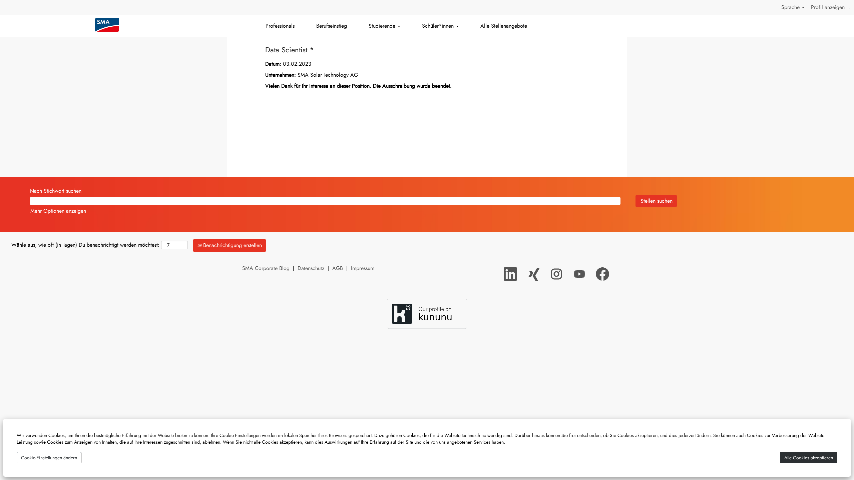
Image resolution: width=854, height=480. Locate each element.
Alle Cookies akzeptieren (808, 457)
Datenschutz (311, 268)
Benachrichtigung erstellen (231, 245)
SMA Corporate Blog (266, 268)
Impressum (362, 268)
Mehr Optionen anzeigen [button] (58, 211)
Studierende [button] (383, 26)
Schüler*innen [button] (438, 26)
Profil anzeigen (828, 7)
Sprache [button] (791, 7)
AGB (337, 268)
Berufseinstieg (331, 26)
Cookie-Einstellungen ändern (49, 457)
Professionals (280, 26)
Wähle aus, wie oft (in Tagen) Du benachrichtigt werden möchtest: (85, 245)
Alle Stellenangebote (503, 26)
